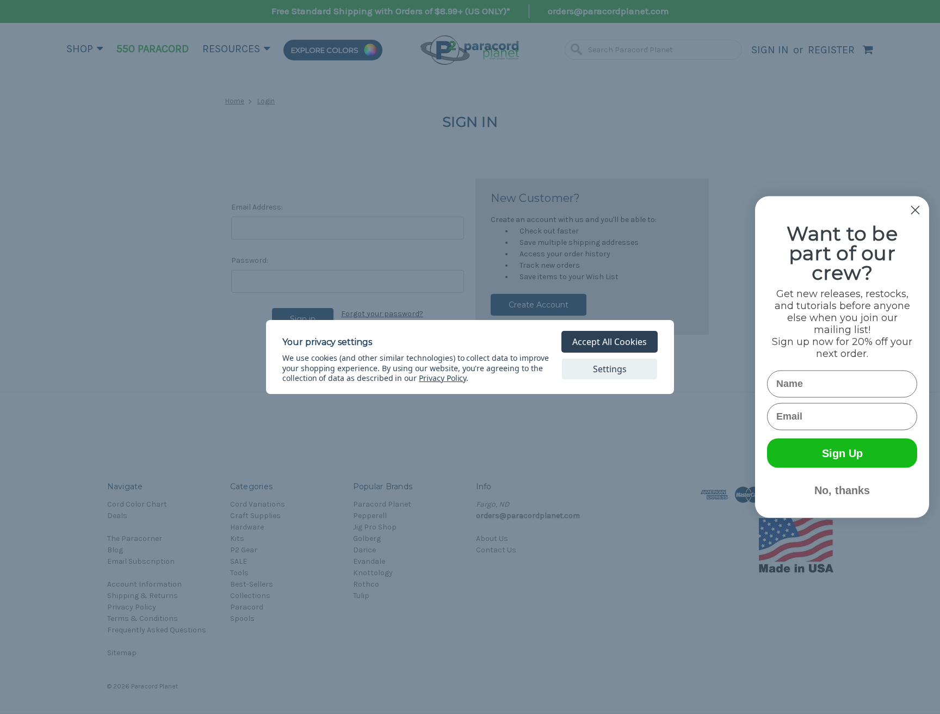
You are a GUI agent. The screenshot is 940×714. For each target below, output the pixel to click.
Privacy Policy (442, 378)
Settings (610, 369)
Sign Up (842, 453)
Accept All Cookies (609, 342)
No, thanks (842, 490)
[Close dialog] (915, 210)
